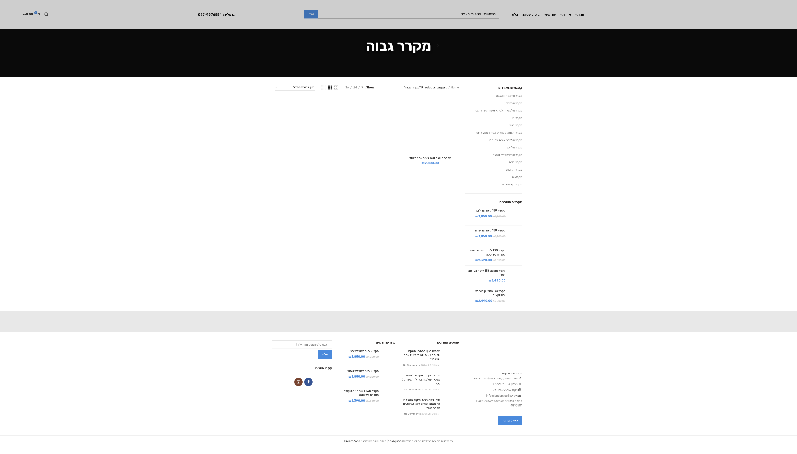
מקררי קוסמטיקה (512, 184)
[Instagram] (298, 382)
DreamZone (352, 441)
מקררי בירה (515, 162)
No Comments (411, 365)
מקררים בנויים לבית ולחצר (507, 155)
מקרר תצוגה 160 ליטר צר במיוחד (430, 158)
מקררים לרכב (514, 147)
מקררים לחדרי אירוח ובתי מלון (505, 140)
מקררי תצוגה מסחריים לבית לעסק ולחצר (499, 133)
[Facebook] (308, 382)
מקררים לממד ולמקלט (509, 96)
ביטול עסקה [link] (510, 420)
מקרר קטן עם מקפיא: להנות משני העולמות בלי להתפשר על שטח (421, 379)
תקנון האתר (395, 441)
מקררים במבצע (513, 103)
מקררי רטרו (515, 125)
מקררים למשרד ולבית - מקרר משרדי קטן (498, 110)
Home (455, 87)
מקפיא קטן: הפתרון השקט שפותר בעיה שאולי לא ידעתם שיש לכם (422, 355)
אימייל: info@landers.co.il (502, 396)
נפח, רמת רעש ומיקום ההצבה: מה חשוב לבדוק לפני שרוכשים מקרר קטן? (421, 404)
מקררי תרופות (514, 169)
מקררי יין (517, 118)
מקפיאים (517, 177)
